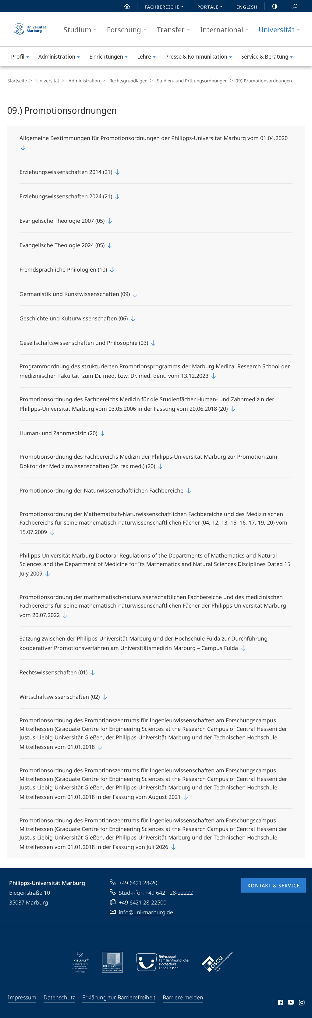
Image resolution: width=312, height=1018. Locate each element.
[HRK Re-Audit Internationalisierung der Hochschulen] (112, 962)
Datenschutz (59, 997)
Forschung (124, 29)
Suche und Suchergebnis (295, 6)
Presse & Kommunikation (196, 56)
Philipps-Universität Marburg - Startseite (30, 29)
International (221, 29)
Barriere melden (183, 997)
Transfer (171, 29)
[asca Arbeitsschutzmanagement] (217, 962)
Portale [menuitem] (207, 7)
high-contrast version (275, 6)
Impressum (22, 997)
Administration (56, 56)
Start (127, 6)
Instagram (302, 1003)
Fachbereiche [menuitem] (162, 7)
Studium (77, 29)
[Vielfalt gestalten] (80, 962)
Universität (277, 29)
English (246, 7)
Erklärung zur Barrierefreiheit (118, 997)
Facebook (280, 1003)
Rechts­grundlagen (128, 81)
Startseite (17, 81)
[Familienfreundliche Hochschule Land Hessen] (162, 962)
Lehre (144, 56)
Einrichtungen (106, 56)
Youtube (290, 1003)
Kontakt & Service (273, 885)
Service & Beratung (264, 56)
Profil (17, 56)
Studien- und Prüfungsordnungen (192, 81)
